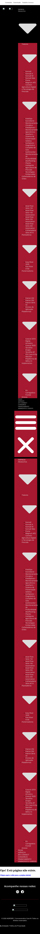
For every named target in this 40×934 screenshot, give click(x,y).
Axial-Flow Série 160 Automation (30, 212)
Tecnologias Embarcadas (30, 173)
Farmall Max (30, 78)
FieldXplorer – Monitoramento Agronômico (31, 129)
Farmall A (29, 73)
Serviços (21, 401)
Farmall (28, 71)
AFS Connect (22, 403)
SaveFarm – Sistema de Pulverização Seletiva (30, 137)
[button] (25, 434)
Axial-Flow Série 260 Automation (30, 226)
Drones (24, 397)
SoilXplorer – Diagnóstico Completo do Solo (30, 146)
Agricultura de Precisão (30, 168)
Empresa (21, 9)
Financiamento (23, 406)
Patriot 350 (29, 300)
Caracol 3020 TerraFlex (30, 346)
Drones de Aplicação (29, 308)
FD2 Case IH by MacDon (31, 355)
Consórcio (22, 405)
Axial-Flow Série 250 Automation (30, 219)
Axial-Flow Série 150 (29, 207)
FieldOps (28, 118)
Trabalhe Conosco (27, 2)
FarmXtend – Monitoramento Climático (31, 123)
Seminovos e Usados (25, 408)
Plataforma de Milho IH (31, 360)
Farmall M (29, 76)
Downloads (17, 2)
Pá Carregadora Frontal (30, 392)
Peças (20, 399)
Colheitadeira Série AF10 (30, 231)
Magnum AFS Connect (30, 83)
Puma (27, 80)
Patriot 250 (29, 298)
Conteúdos (8, 2)
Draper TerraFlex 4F (30, 351)
